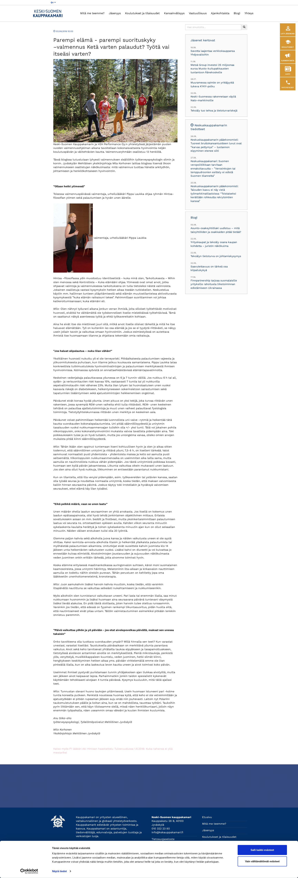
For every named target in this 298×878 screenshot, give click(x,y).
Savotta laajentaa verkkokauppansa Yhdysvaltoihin (213, 52)
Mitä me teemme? (92, 13)
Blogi (237, 13)
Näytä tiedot (59, 871)
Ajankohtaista (220, 13)
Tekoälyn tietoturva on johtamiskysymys (216, 256)
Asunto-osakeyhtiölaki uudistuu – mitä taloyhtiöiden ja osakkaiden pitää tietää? (216, 230)
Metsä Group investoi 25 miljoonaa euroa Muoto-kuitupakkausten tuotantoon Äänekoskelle (212, 68)
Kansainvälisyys (174, 13)
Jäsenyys (115, 13)
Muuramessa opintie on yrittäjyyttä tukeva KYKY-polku (212, 84)
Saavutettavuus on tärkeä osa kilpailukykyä (209, 268)
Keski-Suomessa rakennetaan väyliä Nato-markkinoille (213, 98)
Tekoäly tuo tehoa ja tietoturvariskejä (214, 110)
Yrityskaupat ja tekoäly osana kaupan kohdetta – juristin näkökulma (214, 244)
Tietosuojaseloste (163, 839)
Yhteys (249, 13)
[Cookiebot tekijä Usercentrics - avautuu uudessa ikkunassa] (29, 871)
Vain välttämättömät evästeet (262, 861)
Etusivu (207, 817)
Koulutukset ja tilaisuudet (142, 13)
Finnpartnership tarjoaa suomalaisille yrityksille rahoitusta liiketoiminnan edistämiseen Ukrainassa (214, 284)
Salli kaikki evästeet (262, 849)
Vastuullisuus (198, 13)
